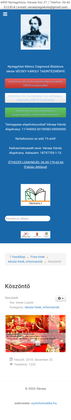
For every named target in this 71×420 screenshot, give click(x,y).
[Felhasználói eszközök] (60, 298)
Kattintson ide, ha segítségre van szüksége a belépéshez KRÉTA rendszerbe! (35, 97)
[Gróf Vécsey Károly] (35, 32)
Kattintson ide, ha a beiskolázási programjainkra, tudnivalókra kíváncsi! (35, 112)
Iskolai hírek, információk (42, 307)
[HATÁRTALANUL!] (35, 235)
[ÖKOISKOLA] (35, 195)
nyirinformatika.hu (44, 403)
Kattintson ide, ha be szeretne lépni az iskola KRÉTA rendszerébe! (35, 83)
